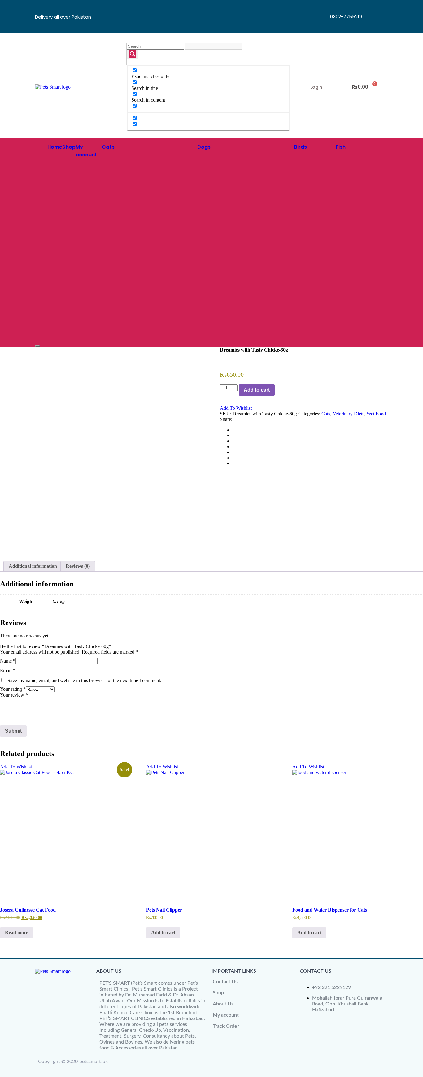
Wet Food (376, 413)
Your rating (13, 689)
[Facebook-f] (373, 7)
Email (7, 670)
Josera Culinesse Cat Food (28, 910)
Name (7, 660)
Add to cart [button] (163, 932)
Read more (16, 932)
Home (54, 147)
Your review (14, 695)
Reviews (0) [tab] (78, 566)
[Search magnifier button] (132, 54)
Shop (68, 147)
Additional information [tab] (33, 566)
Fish (341, 147)
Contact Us (225, 981)
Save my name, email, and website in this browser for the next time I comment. (84, 680)
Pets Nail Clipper (164, 910)
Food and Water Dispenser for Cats (329, 910)
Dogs (204, 147)
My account (226, 1015)
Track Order (226, 1026)
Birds (300, 147)
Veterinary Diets (348, 413)
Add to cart (257, 389)
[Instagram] (373, 24)
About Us (223, 1003)
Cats (108, 147)
